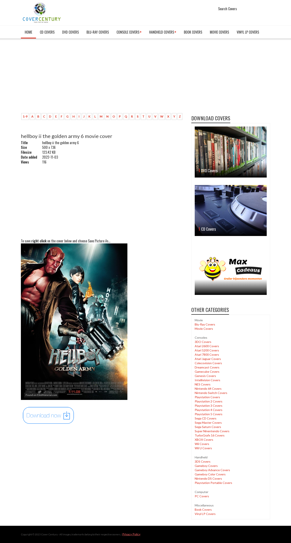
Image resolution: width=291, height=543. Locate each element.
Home (28, 32)
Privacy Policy (131, 534)
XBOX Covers (204, 439)
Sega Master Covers (208, 422)
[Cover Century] (42, 12)
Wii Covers (202, 444)
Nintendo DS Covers (208, 478)
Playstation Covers (207, 397)
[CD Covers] (231, 210)
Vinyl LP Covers (248, 32)
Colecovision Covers (208, 363)
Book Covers (193, 32)
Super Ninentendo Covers (212, 431)
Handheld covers (161, 32)
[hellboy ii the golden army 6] (48, 415)
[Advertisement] (103, 78)
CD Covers (47, 32)
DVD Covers (70, 32)
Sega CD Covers (205, 418)
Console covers (128, 32)
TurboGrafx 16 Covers (210, 435)
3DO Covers (203, 342)
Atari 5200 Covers (207, 350)
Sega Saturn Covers (208, 427)
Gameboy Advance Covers (212, 470)
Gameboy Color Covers (210, 474)
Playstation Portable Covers (213, 483)
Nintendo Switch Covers (211, 393)
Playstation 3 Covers (208, 405)
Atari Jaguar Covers (208, 359)
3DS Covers (202, 461)
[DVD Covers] (231, 152)
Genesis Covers (205, 376)
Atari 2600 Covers (207, 346)
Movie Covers (219, 32)
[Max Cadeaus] (231, 269)
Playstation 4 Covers (208, 410)
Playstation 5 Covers (208, 414)
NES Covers (202, 384)
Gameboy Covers (206, 466)
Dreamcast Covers (207, 367)
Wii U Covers (203, 448)
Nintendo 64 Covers (208, 388)
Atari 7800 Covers (207, 354)
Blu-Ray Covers (97, 32)
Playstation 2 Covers (208, 401)
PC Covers (202, 496)
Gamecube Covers (207, 371)
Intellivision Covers (207, 380)
